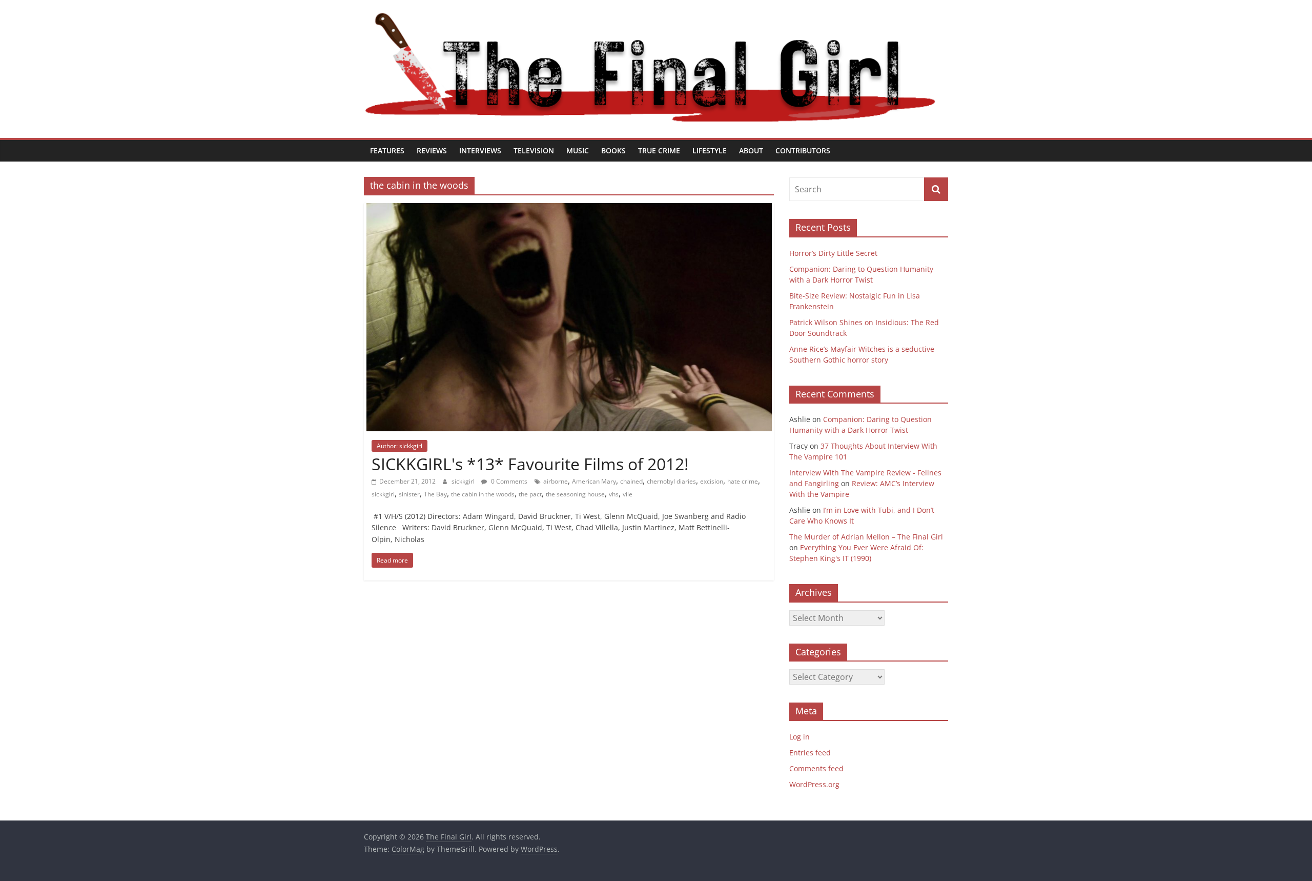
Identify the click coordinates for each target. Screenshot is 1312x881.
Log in (799, 737)
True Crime (659, 150)
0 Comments (508, 481)
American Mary (594, 481)
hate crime (742, 481)
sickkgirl (464, 481)
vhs (614, 494)
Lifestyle (709, 150)
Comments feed (816, 768)
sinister (409, 494)
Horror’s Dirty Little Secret (833, 253)
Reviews (432, 150)
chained (631, 481)
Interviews (480, 150)
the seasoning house (575, 494)
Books (613, 150)
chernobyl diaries (671, 481)
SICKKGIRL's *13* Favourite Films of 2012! (530, 464)
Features (387, 150)
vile (627, 494)
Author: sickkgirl (399, 446)
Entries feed (810, 752)
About (751, 150)
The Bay (435, 494)
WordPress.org (814, 784)
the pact (530, 494)
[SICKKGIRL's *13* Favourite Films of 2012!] (569, 209)
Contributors (802, 150)
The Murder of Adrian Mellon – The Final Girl (866, 537)
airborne (555, 481)
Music (577, 150)
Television (534, 150)
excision (711, 481)
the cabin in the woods (483, 494)
